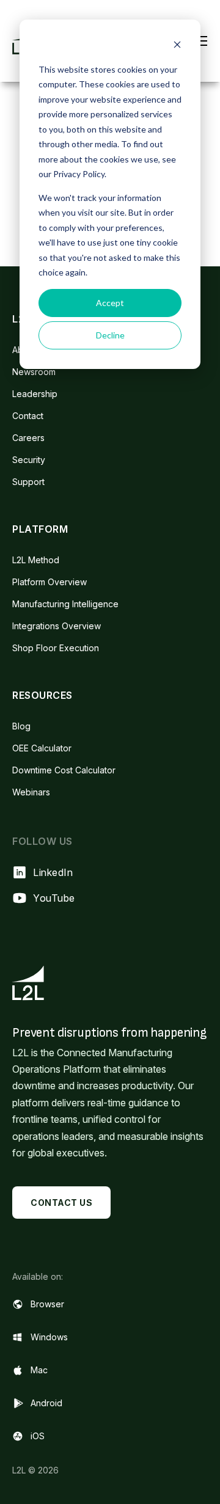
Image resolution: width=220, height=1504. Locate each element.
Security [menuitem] (28, 459)
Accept (110, 303)
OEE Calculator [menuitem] (42, 748)
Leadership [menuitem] (34, 394)
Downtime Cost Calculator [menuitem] (64, 770)
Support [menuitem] (28, 481)
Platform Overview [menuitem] (49, 582)
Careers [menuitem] (28, 438)
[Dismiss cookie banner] (177, 46)
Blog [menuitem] (21, 726)
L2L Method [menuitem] (35, 560)
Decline (110, 335)
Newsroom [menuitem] (34, 372)
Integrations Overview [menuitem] (56, 626)
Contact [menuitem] (27, 416)
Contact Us (61, 1202)
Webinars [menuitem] (31, 792)
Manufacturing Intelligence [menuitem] (65, 604)
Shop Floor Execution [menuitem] (55, 648)
